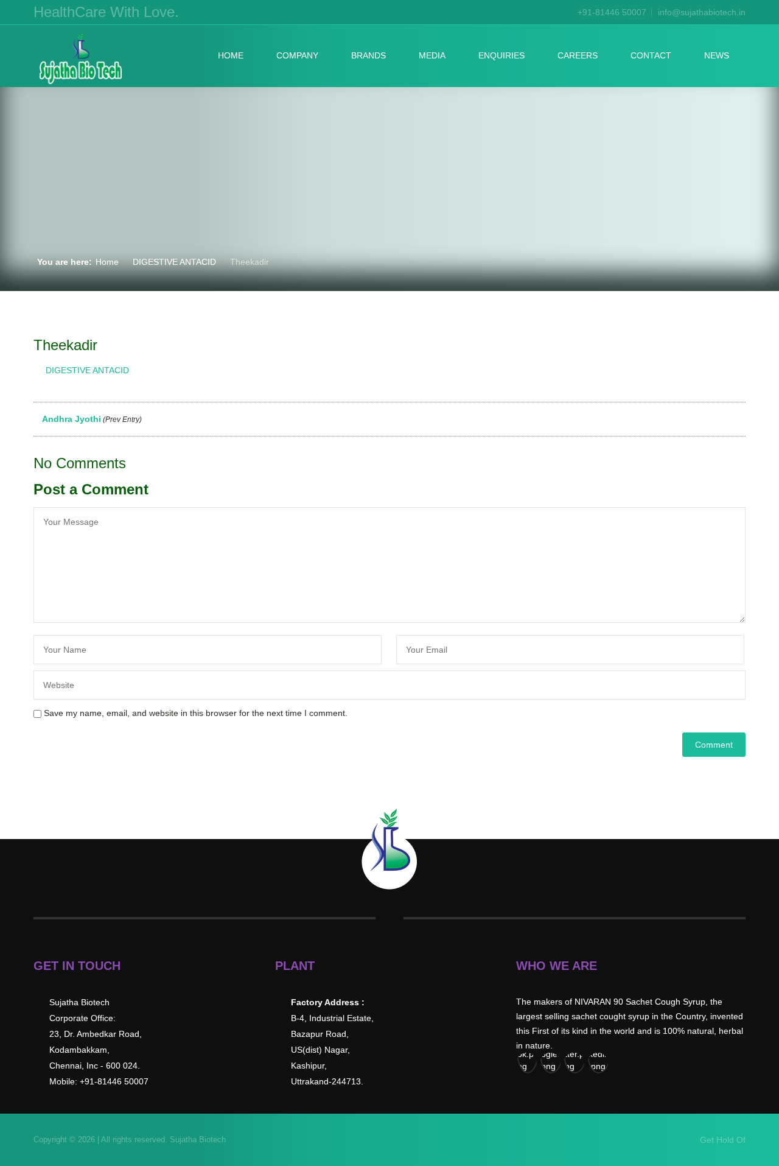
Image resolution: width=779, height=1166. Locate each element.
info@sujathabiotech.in (702, 12)
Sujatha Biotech (196, 1139)
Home (230, 55)
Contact (651, 55)
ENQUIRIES (501, 55)
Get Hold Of (723, 1140)
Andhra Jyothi (91, 419)
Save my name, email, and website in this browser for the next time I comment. (196, 713)
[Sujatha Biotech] (79, 59)
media (432, 55)
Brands (368, 55)
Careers (577, 55)
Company (297, 55)
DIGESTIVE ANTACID (174, 262)
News (716, 55)
